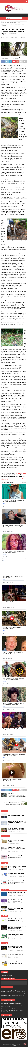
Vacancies (5, 889)
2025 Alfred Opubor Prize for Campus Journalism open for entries (15, 948)
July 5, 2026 (11, 938)
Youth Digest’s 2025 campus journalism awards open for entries (17, 955)
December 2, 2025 (12, 885)
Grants (5, 915)
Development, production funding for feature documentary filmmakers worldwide (17, 927)
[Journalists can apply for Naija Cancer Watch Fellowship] (4, 857)
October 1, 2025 (12, 950)
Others (5, 863)
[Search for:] (14, 18)
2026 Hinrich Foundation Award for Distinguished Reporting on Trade (17, 822)
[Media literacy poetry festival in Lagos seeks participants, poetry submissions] (4, 882)
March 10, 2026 (12, 869)
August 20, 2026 (12, 816)
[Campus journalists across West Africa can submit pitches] (4, 963)
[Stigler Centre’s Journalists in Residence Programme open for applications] (4, 849)
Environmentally (9, 1000)
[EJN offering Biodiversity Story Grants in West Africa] (4, 920)
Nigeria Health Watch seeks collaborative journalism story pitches (16, 936)
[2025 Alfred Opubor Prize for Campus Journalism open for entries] (4, 948)
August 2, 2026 (12, 831)
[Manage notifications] (24, 1044)
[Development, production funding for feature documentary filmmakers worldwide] (4, 927)
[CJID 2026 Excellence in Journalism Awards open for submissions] (4, 815)
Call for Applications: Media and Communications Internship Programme (16, 908)
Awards (5, 811)
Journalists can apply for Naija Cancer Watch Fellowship (16, 856)
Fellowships (6, 836)
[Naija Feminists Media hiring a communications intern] (4, 901)
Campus (5, 943)
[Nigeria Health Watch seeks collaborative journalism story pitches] (4, 936)
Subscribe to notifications (6, 975)
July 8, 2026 (11, 858)
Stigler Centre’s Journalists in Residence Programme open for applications (16, 849)
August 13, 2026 (12, 824)
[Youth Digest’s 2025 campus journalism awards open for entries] (4, 956)
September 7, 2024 (12, 964)
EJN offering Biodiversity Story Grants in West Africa (16, 919)
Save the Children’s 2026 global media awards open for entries (16, 829)
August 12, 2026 (12, 843)
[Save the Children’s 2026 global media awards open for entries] (4, 830)
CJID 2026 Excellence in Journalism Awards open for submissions (17, 814)
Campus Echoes (8, 987)
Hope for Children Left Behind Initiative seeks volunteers (16, 874)
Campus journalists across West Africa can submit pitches (16, 962)
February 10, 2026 (12, 876)
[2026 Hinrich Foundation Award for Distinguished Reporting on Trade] (4, 823)
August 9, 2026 (12, 902)
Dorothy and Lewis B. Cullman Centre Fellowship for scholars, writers (16, 840)
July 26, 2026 (11, 911)
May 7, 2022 (5, 37)
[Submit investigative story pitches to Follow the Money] (4, 868)
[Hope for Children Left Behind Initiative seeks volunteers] (4, 875)
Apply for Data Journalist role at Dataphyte (16, 893)
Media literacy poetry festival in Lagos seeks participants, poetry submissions (16, 882)
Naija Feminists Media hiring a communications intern (16, 900)
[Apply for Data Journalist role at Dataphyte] (4, 894)
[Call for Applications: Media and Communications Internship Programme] (4, 908)
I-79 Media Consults (14, 37)
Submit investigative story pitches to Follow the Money (17, 867)
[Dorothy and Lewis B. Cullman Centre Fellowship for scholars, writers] (4, 840)
